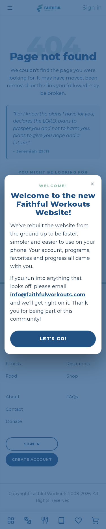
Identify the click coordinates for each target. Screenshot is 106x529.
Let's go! (53, 338)
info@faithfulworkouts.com (47, 295)
